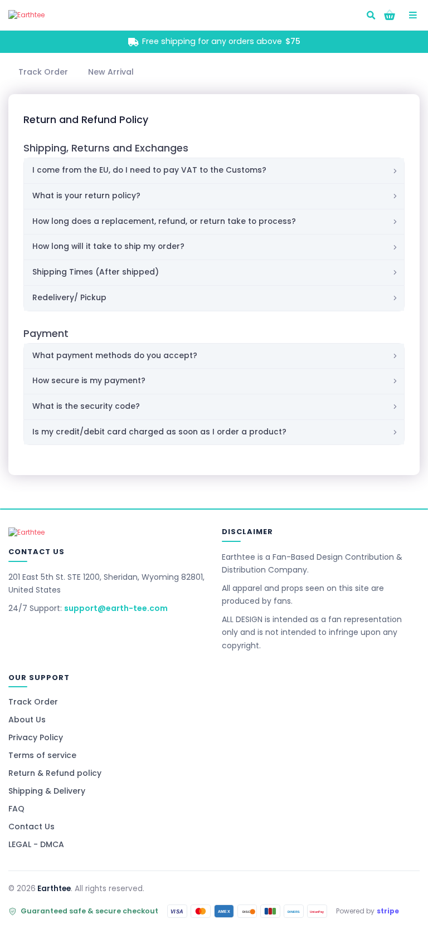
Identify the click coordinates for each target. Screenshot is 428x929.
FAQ (16, 808)
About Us (27, 719)
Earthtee (54, 888)
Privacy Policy (35, 737)
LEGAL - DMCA (36, 844)
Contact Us (31, 826)
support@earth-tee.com (116, 608)
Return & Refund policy (54, 773)
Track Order (33, 701)
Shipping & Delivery (46, 790)
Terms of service (42, 755)
